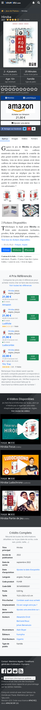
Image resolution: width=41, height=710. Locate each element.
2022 (3, 19)
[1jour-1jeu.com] (17, 2)
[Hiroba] (20, 44)
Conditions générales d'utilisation (17, 662)
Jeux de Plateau (12, 11)
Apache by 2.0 (12, 703)
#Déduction (17, 250)
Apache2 (32, 700)
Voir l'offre (33, 298)
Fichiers (34, 138)
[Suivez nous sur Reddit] (15, 672)
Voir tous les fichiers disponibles (15, 239)
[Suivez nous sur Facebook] (3, 672)
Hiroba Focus (7, 446)
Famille (31, 79)
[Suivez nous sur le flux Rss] (20, 672)
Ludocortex (8, 345)
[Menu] (2, 2)
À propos (25, 664)
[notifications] (33, 2)
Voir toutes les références (20, 285)
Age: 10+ (10, 79)
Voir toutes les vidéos (20, 411)
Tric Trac (6, 364)
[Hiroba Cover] (7, 196)
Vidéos (24, 138)
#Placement (29, 250)
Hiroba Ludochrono (11, 482)
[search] (38, 2)
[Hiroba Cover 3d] (20, 196)
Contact (4, 661)
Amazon (6, 304)
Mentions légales (16, 661)
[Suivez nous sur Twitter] (9, 672)
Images (15, 138)
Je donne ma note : (9, 86)
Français (18, 244)
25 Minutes (31, 71)
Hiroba (6, 17)
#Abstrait (6, 250)
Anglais (24, 244)
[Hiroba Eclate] (10, 210)
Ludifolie (6, 323)
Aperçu (5, 138)
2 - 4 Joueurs (10, 71)
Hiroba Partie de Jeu (11, 518)
